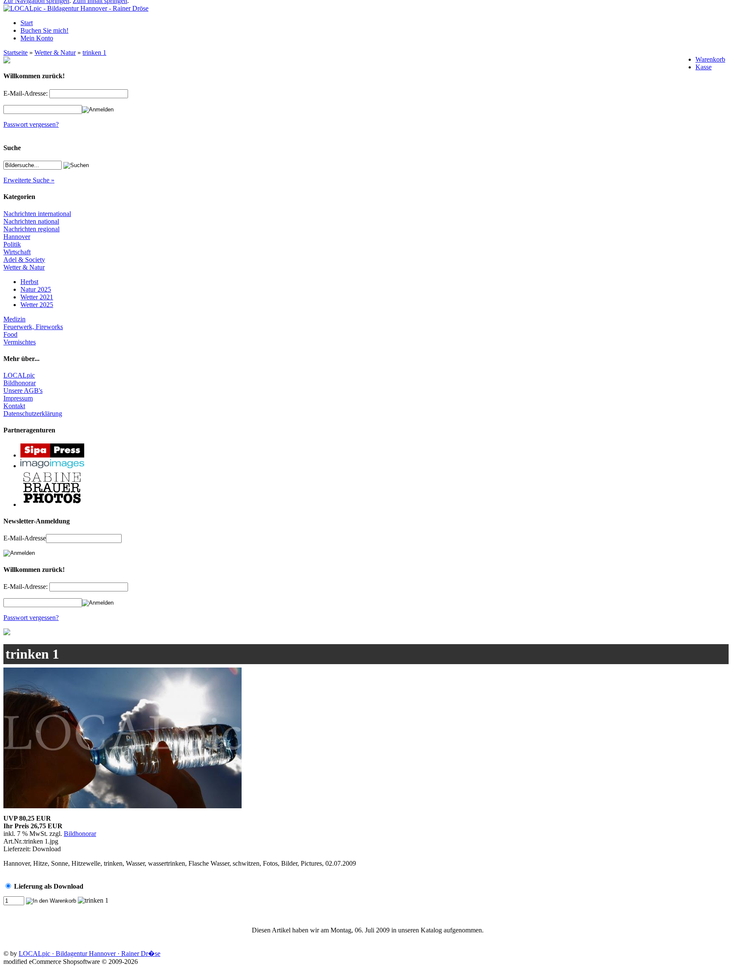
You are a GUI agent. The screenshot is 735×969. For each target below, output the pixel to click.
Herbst (29, 281)
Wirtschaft (17, 252)
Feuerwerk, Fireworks (33, 326)
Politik (12, 244)
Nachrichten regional (31, 229)
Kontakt (14, 405)
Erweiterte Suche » (28, 180)
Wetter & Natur (55, 52)
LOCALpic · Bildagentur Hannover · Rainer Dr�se (89, 953)
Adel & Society (24, 259)
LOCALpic (19, 375)
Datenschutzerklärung (32, 413)
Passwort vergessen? (31, 124)
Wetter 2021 (36, 297)
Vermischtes (19, 342)
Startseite (15, 52)
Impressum (18, 398)
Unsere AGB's (23, 390)
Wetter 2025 (36, 304)
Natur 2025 (35, 289)
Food (10, 334)
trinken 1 (94, 52)
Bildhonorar (19, 382)
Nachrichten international (37, 213)
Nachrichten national (31, 221)
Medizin (14, 319)
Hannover (16, 236)
